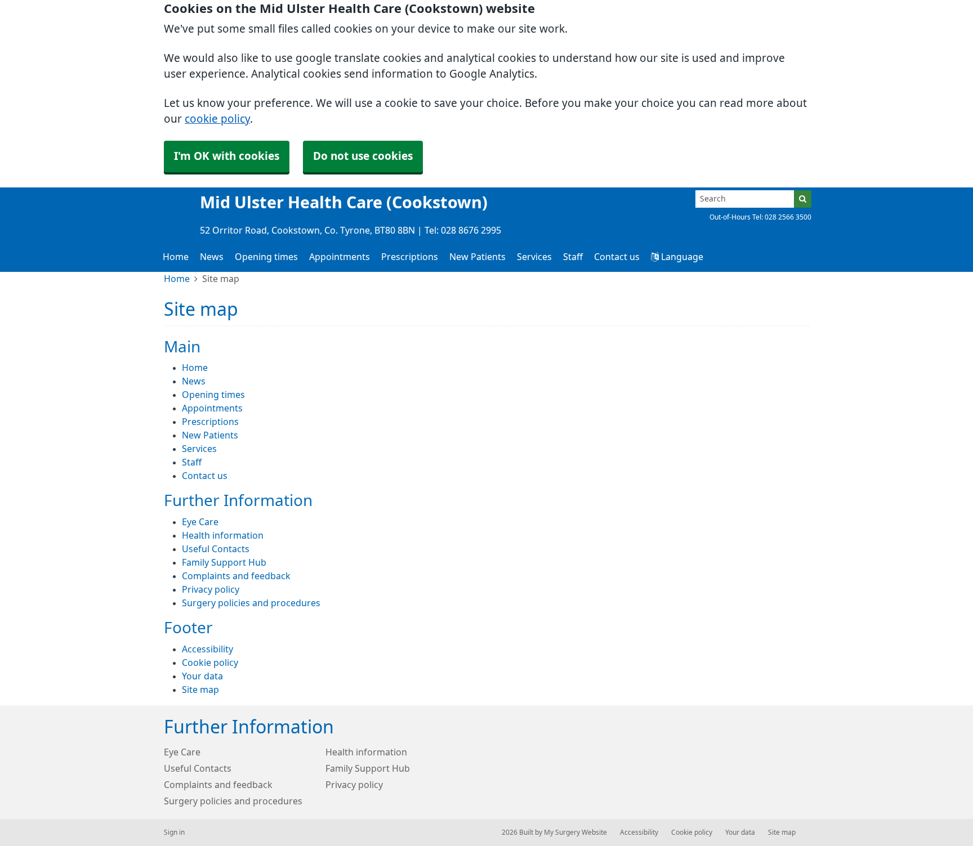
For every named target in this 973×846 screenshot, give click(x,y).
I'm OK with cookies (226, 156)
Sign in (174, 832)
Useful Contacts (215, 548)
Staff (573, 256)
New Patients (477, 256)
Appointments (339, 256)
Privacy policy (210, 589)
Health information (223, 535)
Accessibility (207, 648)
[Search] (802, 199)
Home (176, 256)
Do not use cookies (363, 156)
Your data (202, 676)
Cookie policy (210, 662)
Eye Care (200, 521)
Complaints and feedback (236, 575)
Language (681, 256)
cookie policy (217, 119)
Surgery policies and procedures (251, 602)
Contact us (617, 256)
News (212, 256)
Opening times (266, 256)
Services (534, 256)
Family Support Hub (224, 562)
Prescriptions (409, 256)
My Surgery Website (575, 832)
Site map (200, 689)
